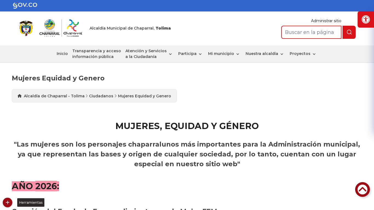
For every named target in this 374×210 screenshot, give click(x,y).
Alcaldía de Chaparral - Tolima (54, 96)
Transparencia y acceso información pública (96, 53)
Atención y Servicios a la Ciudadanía (146, 53)
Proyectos (300, 53)
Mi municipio (221, 53)
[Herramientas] (7, 202)
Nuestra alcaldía (262, 53)
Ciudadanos (101, 96)
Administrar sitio (326, 20)
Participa (187, 53)
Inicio (62, 53)
